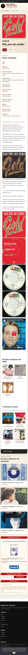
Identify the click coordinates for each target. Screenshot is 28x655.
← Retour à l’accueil (7, 451)
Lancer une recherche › (5, 645)
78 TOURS (3, 620)
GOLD (16, 49)
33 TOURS (3, 618)
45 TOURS (7, 10)
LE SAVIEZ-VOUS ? (5, 624)
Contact (2, 626)
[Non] (26, 651)
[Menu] (26, 5)
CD (1, 622)
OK (14, 652)
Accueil (2, 10)
